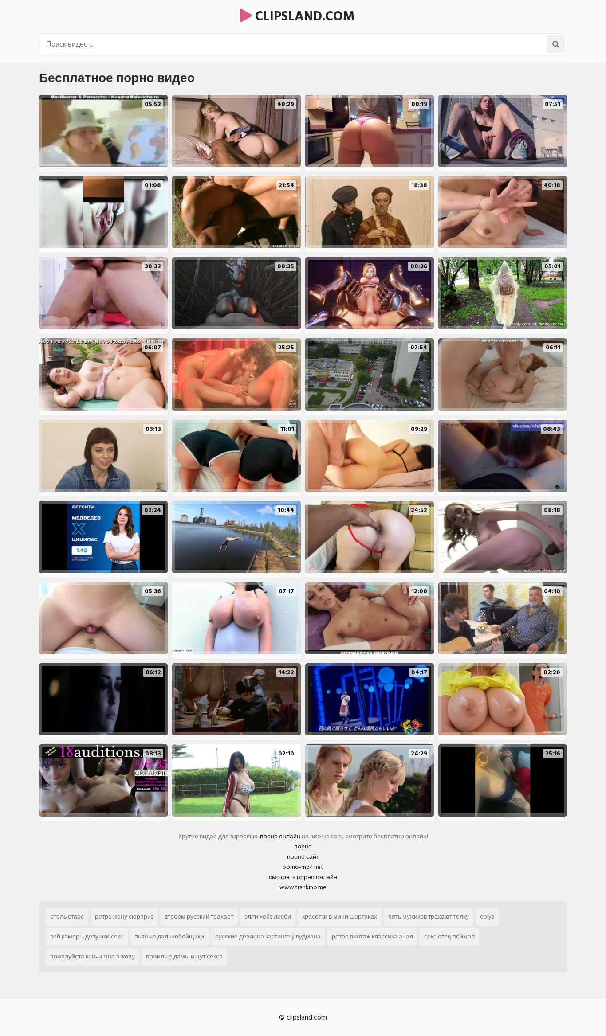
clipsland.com (303, 16)
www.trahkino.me (303, 887)
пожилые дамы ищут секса (184, 956)
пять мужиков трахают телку (428, 916)
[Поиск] (556, 44)
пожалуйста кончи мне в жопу (92, 956)
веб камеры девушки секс (86, 936)
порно (303, 846)
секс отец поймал (449, 936)
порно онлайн (280, 836)
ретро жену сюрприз (124, 916)
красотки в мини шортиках (339, 916)
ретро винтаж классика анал (372, 936)
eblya (487, 916)
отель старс (67, 916)
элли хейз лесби (267, 916)
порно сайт (303, 857)
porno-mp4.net (303, 867)
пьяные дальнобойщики (169, 936)
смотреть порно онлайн (303, 877)
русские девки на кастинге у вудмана (268, 936)
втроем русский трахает (199, 916)
